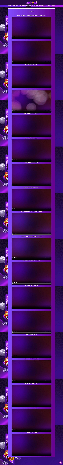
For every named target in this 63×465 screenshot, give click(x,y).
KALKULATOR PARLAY (22, 5)
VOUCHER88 (53, 5)
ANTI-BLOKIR (44, 5)
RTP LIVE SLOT (39, 5)
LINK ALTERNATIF (34, 5)
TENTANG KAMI (10, 5)
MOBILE (48, 5)
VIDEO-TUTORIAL (28, 5)
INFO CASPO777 (15, 5)
